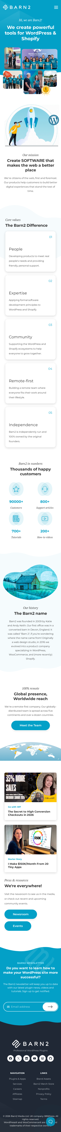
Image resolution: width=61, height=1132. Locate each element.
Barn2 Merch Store (43, 1083)
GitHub (50, 1058)
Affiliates (17, 1094)
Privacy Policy (43, 1094)
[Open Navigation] (56, 7)
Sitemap (17, 1099)
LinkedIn (26, 1058)
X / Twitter (18, 1058)
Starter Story (15, 859)
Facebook (10, 1058)
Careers (17, 1088)
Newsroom (21, 914)
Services (17, 1083)
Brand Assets (44, 1078)
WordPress (42, 1058)
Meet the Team (30, 725)
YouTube (34, 1058)
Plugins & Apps (17, 1078)
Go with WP (14, 807)
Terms (43, 1099)
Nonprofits (43, 1088)
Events (18, 926)
